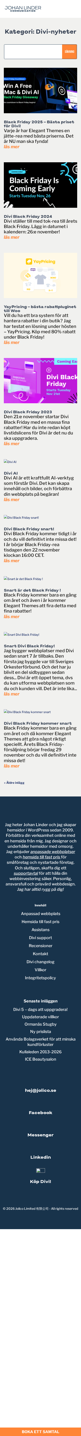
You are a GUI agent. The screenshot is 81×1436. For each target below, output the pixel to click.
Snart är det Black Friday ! (32, 590)
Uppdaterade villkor (40, 1016)
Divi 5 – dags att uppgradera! (40, 1009)
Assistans (41, 929)
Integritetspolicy (40, 977)
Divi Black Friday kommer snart (38, 723)
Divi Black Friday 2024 (28, 216)
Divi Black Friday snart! (29, 529)
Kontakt (40, 953)
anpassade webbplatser (52, 851)
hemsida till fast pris (42, 857)
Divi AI (11, 473)
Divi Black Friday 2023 (28, 411)
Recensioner (40, 945)
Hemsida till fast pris (40, 921)
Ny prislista (40, 1031)
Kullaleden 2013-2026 (40, 1051)
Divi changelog (40, 961)
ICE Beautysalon (40, 1059)
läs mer (12, 146)
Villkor (40, 969)
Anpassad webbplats (40, 913)
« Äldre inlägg (14, 782)
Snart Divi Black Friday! (29, 646)
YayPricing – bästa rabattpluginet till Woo (40, 308)
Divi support (40, 937)
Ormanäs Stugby (41, 1024)
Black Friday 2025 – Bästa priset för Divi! (39, 123)
